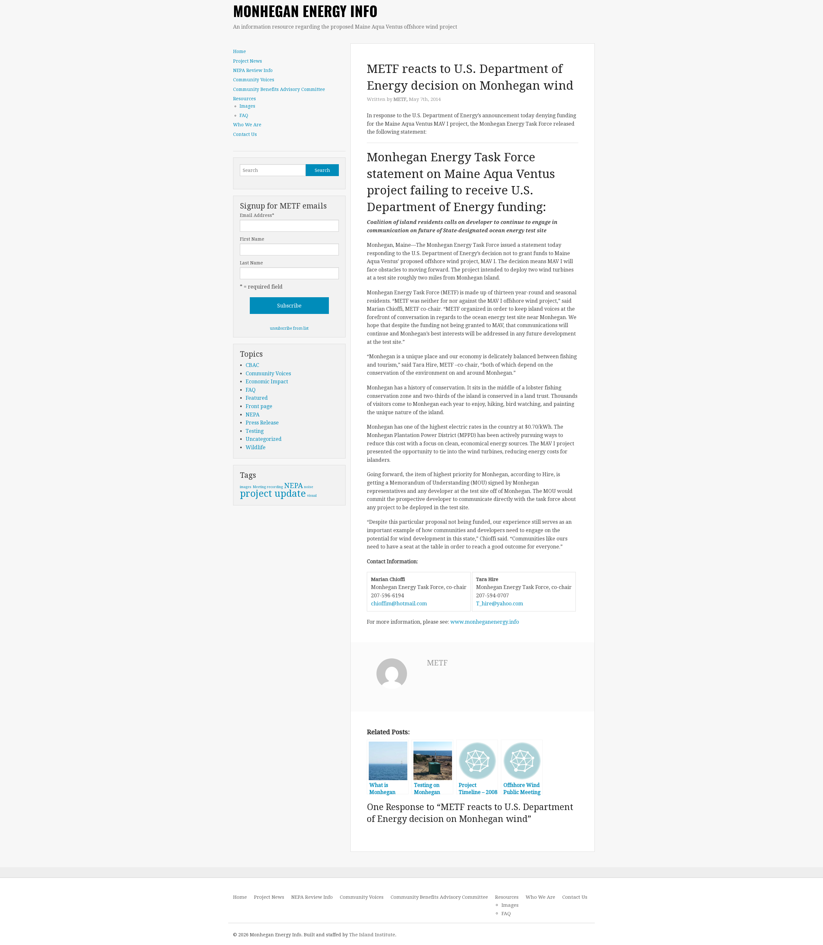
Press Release (262, 423)
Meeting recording (268, 487)
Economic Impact (267, 382)
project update (273, 493)
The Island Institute (372, 935)
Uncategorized (264, 439)
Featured (257, 398)
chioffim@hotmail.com (399, 604)
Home (239, 51)
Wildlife (256, 447)
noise (308, 487)
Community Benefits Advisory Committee (279, 89)
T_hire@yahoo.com (499, 604)
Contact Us (245, 134)
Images (247, 106)
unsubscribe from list (289, 328)
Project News (247, 61)
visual (312, 496)
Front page (259, 406)
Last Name (251, 263)
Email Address (257, 215)
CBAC (252, 365)
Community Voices (253, 79)
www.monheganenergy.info (484, 622)
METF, (401, 99)
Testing (255, 431)
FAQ (244, 115)
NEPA (252, 415)
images (245, 487)
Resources (244, 98)
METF (437, 663)
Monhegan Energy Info (305, 10)
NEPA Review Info (253, 70)
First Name (252, 239)
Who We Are (247, 124)
